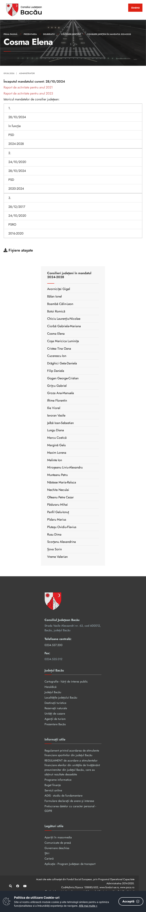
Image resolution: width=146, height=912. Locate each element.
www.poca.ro (127, 887)
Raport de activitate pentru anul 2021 (28, 87)
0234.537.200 (53, 645)
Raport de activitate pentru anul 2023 (28, 93)
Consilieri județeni (71, 34)
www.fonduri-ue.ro (109, 887)
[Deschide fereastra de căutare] (10, 886)
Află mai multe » (88, 905)
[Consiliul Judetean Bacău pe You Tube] (24, 886)
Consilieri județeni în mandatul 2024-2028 (109, 34)
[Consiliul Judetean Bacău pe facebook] (17, 886)
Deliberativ (49, 34)
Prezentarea (30, 34)
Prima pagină (10, 34)
